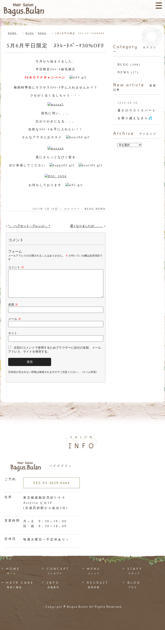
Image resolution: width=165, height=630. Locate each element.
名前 (13, 304)
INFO (53, 584)
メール (14, 319)
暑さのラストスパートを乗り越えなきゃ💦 (137, 110)
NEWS (42, 33)
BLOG (30, 33)
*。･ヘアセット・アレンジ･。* (29, 226)
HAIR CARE (20, 584)
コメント (16, 267)
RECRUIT (97, 584)
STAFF (135, 570)
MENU (93, 570)
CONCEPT (58, 570)
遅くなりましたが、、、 (86, 226)
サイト (12, 333)
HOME (12, 33)
